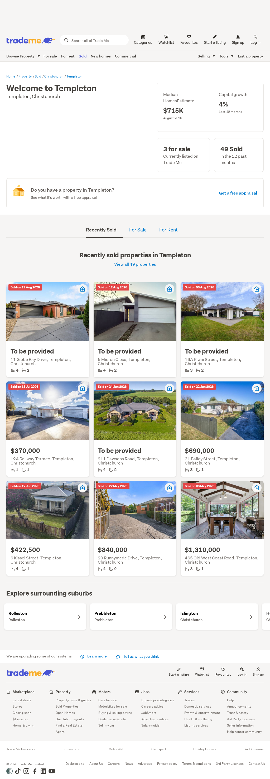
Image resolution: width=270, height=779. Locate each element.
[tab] (104, 230)
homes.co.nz (72, 749)
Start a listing (179, 674)
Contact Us (257, 763)
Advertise (145, 763)
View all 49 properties (135, 264)
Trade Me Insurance (21, 749)
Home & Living (23, 725)
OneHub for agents (70, 719)
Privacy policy (167, 763)
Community (237, 691)
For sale (50, 56)
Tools (224, 56)
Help (230, 700)
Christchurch (54, 76)
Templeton (74, 76)
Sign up (238, 42)
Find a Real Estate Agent (69, 728)
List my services (196, 725)
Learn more (97, 656)
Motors (104, 691)
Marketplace (24, 691)
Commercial (125, 56)
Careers (114, 763)
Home (11, 76)
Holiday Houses (204, 749)
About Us (96, 763)
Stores (17, 706)
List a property (250, 56)
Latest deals (22, 700)
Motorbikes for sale (112, 706)
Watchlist (202, 674)
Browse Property (21, 56)
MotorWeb (116, 749)
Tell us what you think (140, 656)
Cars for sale (107, 700)
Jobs (145, 691)
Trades (189, 700)
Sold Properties (67, 706)
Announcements (239, 706)
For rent (68, 56)
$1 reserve (20, 719)
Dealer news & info (112, 719)
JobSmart (148, 712)
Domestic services (197, 706)
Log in (255, 42)
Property (25, 76)
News (129, 763)
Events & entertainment (202, 712)
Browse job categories (157, 700)
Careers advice (152, 706)
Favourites (223, 674)
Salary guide (150, 725)
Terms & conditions (196, 763)
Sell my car (106, 725)
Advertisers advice (155, 719)
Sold (82, 56)
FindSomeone (253, 749)
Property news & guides (73, 700)
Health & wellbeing (198, 719)
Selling (204, 56)
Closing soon (22, 712)
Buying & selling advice (115, 712)
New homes (101, 56)
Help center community (244, 731)
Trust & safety (237, 712)
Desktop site (75, 763)
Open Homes (65, 712)
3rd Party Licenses (241, 719)
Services (191, 691)
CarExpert (158, 749)
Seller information (240, 725)
